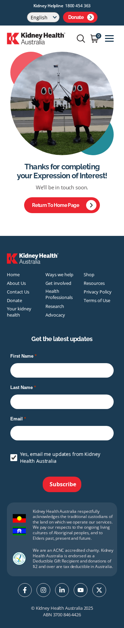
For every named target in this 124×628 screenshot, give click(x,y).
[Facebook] (25, 590)
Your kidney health (19, 312)
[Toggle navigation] (109, 38)
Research (54, 306)
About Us (16, 283)
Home (13, 274)
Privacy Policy (98, 292)
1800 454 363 (78, 6)
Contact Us (18, 292)
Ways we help (59, 274)
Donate (76, 17)
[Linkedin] (62, 590)
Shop (89, 274)
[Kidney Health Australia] (36, 37)
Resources (94, 283)
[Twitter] (99, 590)
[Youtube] (80, 590)
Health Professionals (59, 294)
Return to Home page (55, 205)
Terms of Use (97, 300)
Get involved (58, 283)
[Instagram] (43, 590)
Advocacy (55, 315)
